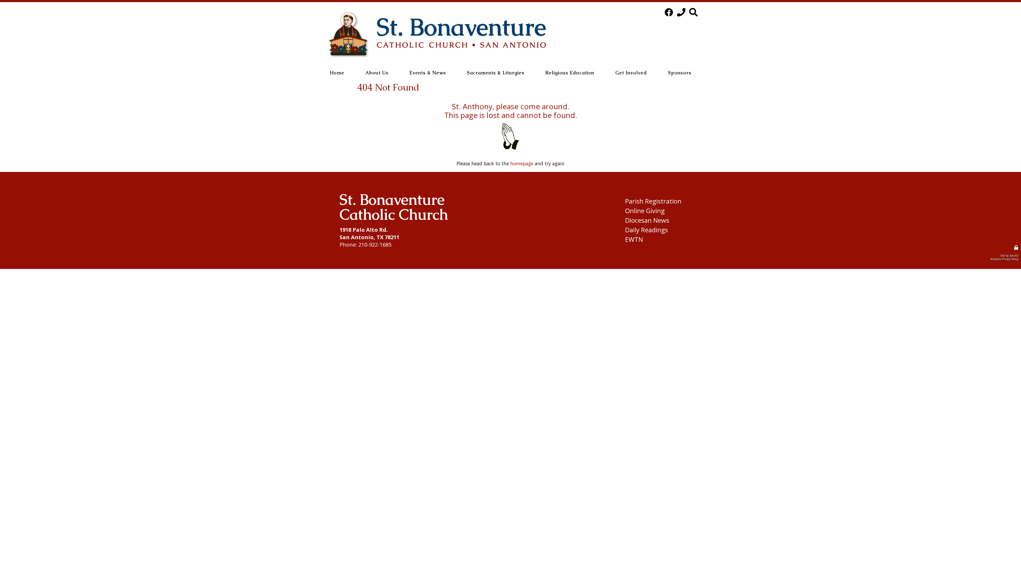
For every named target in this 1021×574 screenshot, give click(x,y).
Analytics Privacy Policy (1004, 259)
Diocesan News (647, 220)
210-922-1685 (374, 244)
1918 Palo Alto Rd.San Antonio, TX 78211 (369, 233)
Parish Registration (653, 201)
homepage (521, 163)
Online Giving (645, 211)
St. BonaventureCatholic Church (394, 207)
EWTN (634, 239)
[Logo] (437, 35)
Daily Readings (646, 230)
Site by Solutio (1009, 256)
